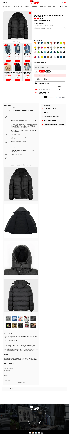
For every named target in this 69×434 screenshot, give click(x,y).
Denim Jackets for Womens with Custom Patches (27, 73)
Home (1, 9)
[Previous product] (65, 9)
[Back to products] (66, 9)
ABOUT (52, 413)
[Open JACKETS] (29, 6)
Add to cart (42, 71)
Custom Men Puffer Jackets (13, 9)
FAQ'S (45, 413)
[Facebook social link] (60, 79)
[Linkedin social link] (64, 79)
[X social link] (61, 79)
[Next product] (67, 9)
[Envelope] (39, 422)
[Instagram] (29, 422)
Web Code (52, 431)
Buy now (48, 71)
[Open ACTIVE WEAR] (46, 6)
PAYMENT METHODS (26, 413)
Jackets (4, 9)
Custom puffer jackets (15, 116)
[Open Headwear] (37, 6)
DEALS (14, 413)
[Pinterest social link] (63, 79)
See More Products (21, 382)
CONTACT (60, 413)
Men (7, 9)
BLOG (38, 413)
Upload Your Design (38, 63)
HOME (7, 413)
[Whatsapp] (34, 422)
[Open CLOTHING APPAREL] (23, 6)
